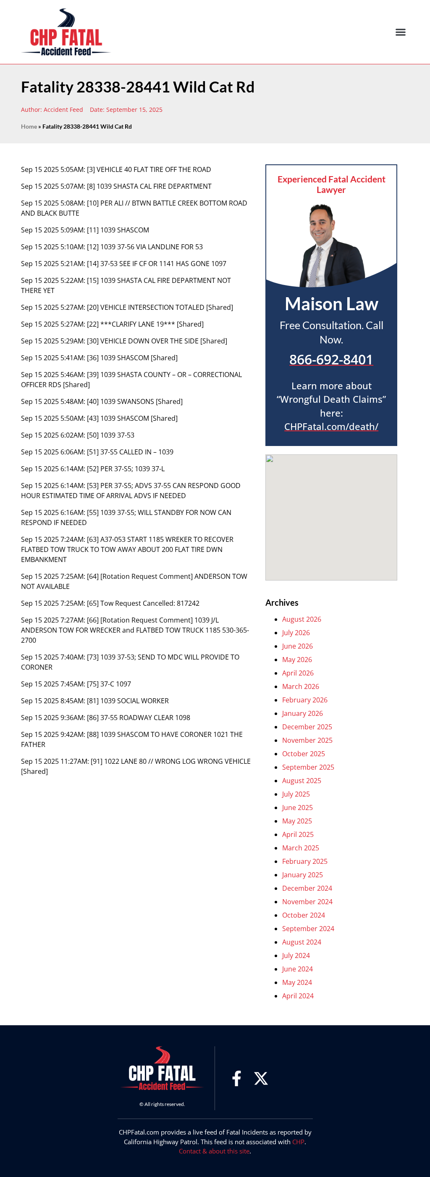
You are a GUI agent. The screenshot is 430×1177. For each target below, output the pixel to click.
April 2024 (298, 995)
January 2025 (302, 874)
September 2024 (308, 928)
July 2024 (296, 955)
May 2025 (297, 821)
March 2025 (300, 847)
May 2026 (297, 659)
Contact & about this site (214, 1151)
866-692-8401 (331, 359)
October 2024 (303, 915)
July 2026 (296, 632)
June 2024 (297, 969)
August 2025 (301, 780)
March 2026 (300, 686)
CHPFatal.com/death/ (331, 426)
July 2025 (296, 794)
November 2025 (307, 740)
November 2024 (307, 901)
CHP (298, 1141)
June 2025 (297, 807)
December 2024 (307, 888)
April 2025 (298, 834)
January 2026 (302, 713)
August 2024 (301, 942)
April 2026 (298, 673)
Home (29, 126)
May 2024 (297, 982)
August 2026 (301, 619)
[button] (401, 32)
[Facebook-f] (236, 1078)
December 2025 (307, 726)
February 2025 (305, 861)
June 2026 (297, 646)
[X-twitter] (261, 1078)
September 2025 (308, 767)
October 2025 (303, 753)
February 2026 (305, 700)
